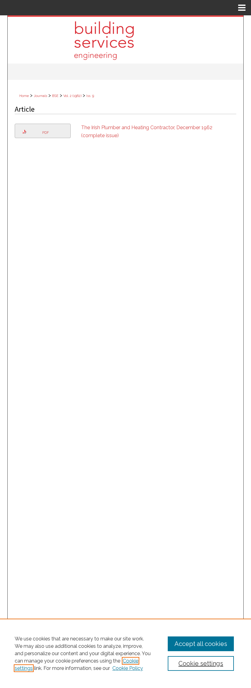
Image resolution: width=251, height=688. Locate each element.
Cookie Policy (127, 668)
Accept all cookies (200, 643)
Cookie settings (200, 663)
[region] (125, 653)
